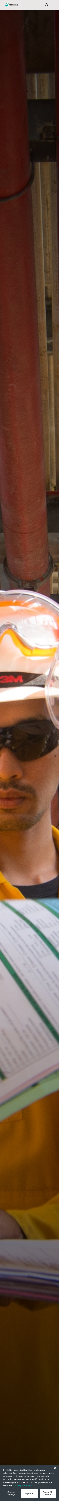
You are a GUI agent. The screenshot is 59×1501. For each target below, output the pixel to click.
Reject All (29, 1493)
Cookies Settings (11, 1493)
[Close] (55, 1467)
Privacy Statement (23, 1485)
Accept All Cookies (48, 1493)
